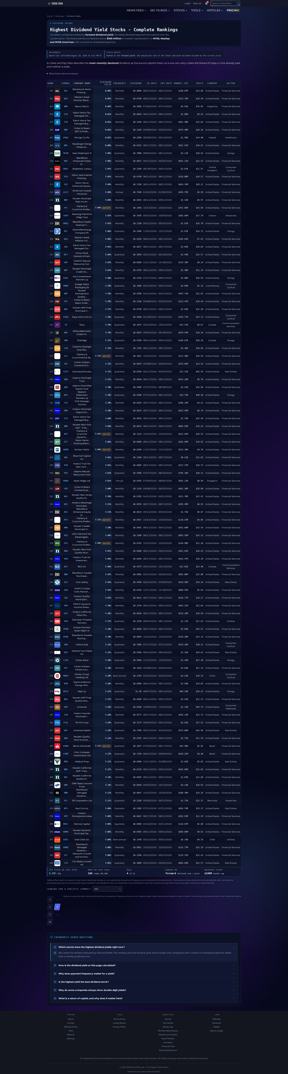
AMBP (65, 286)
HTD (66, 535)
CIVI (65, 660)
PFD (66, 543)
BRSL (65, 169)
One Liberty (82, 582)
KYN (66, 683)
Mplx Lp (82, 691)
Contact (70, 1023)
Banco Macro (82, 106)
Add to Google (216, 1031)
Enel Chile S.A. (82, 839)
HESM (65, 153)
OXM (66, 644)
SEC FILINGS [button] (158, 10)
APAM (65, 629)
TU (66, 325)
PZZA (65, 317)
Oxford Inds (82, 644)
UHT (66, 730)
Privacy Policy (119, 1027)
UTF (66, 668)
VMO (66, 410)
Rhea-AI (70, 1035)
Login (188, 3)
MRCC (65, 824)
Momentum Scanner (168, 1035)
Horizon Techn (81, 449)
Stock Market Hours (168, 1050)
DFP (66, 434)
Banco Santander (82, 746)
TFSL (65, 722)
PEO (66, 473)
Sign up (197, 3)
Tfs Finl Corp (81, 722)
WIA (66, 239)
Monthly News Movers (168, 1031)
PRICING (233, 10)
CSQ (66, 348)
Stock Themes (168, 1038)
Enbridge (82, 340)
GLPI (65, 371)
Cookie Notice (119, 1023)
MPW (66, 761)
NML (66, 145)
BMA (66, 106)
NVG (66, 309)
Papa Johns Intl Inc (82, 317)
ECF (66, 855)
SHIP (65, 215)
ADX (66, 387)
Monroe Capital (82, 824)
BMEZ (65, 223)
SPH (66, 621)
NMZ (66, 200)
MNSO (65, 676)
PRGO (65, 137)
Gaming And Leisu (82, 371)
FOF (66, 364)
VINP (65, 754)
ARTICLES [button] (213, 10)
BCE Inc (82, 566)
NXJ (66, 496)
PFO (66, 520)
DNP (66, 785)
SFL (66, 800)
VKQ (66, 379)
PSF (66, 301)
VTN (66, 465)
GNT (66, 262)
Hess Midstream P (82, 153)
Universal (82, 707)
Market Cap (168, 1027)
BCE (66, 566)
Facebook (216, 1023)
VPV (66, 816)
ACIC (65, 192)
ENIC (65, 839)
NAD (66, 738)
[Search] (238, 3)
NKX (66, 769)
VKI (66, 504)
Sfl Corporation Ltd (82, 800)
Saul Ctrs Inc (81, 808)
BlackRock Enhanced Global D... (82, 161)
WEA (66, 98)
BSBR (65, 746)
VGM (66, 559)
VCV (66, 613)
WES (66, 395)
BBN (66, 574)
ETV (66, 418)
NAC (66, 777)
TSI (66, 403)
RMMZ (65, 847)
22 (50, 922)
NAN (66, 551)
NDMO (65, 832)
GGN (66, 590)
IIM (66, 715)
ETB (66, 122)
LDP (66, 488)
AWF (66, 332)
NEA (66, 699)
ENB (66, 340)
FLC (66, 356)
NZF (66, 270)
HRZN (65, 449)
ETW (66, 114)
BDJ (66, 512)
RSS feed (216, 1019)
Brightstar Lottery (82, 169)
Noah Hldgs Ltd (82, 481)
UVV (66, 707)
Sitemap (71, 1038)
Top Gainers (168, 1023)
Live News (167, 1042)
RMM (66, 793)
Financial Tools (168, 1046)
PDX (66, 605)
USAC (65, 278)
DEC (66, 231)
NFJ (66, 254)
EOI (66, 184)
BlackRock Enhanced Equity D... (82, 512)
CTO (66, 863)
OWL (66, 457)
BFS (66, 808)
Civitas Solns (81, 660)
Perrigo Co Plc (82, 137)
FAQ (71, 1031)
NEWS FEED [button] (135, 10)
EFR (66, 176)
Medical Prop (82, 761)
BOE (66, 161)
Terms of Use (119, 1019)
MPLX (65, 691)
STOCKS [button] (179, 10)
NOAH (65, 481)
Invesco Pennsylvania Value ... (82, 816)
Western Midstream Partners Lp (82, 395)
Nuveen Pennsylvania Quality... (82, 293)
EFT (66, 442)
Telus (82, 325)
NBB (66, 527)
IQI (66, 598)
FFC (66, 208)
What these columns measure (63, 73)
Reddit (217, 1027)
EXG (66, 247)
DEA (66, 652)
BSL (66, 91)
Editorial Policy (71, 1027)
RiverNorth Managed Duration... (82, 793)
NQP (66, 293)
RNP (66, 130)
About (71, 1019)
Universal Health (81, 730)
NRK (66, 426)
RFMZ (65, 637)
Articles (168, 1019)
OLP (66, 582)
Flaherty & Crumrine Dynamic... (82, 434)
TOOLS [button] (195, 10)
